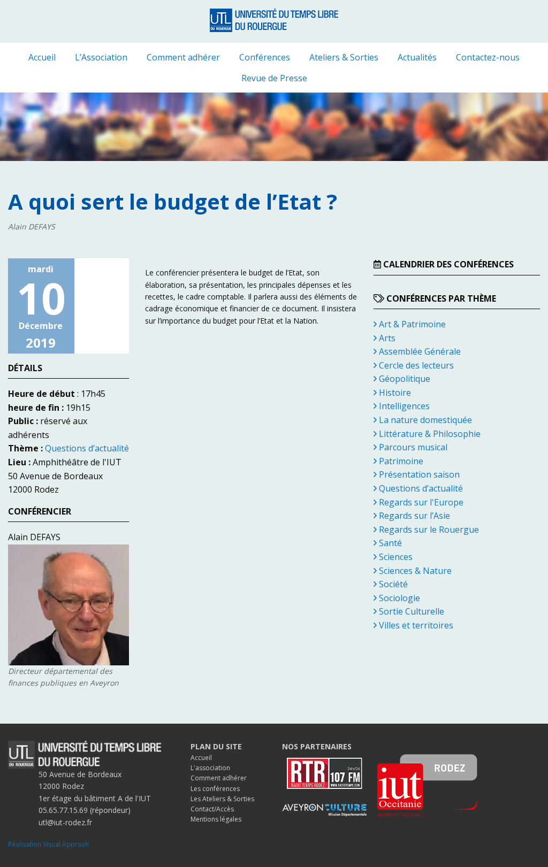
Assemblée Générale (419, 351)
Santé (389, 543)
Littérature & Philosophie (429, 434)
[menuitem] (42, 57)
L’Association (101, 57)
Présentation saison (418, 474)
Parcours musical (412, 447)
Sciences (395, 557)
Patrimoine (400, 461)
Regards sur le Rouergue (428, 529)
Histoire (394, 392)
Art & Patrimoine (411, 324)
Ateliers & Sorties (343, 57)
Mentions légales (216, 819)
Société (392, 584)
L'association (210, 767)
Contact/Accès (212, 809)
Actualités (417, 57)
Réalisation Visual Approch (48, 844)
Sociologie (398, 598)
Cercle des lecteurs (415, 365)
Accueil (42, 57)
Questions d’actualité (87, 448)
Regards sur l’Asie (413, 515)
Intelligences (403, 406)
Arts (386, 338)
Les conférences (215, 788)
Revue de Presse (274, 78)
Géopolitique (403, 379)
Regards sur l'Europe (420, 502)
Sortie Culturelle (410, 611)
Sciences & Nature (414, 571)
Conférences (264, 57)
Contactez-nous (488, 57)
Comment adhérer (183, 57)
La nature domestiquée (424, 420)
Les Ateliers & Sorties (222, 798)
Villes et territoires (415, 625)
